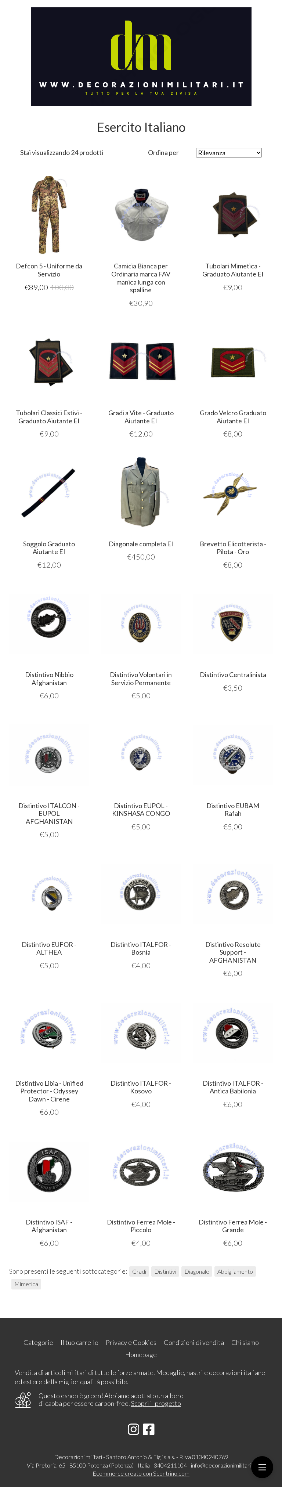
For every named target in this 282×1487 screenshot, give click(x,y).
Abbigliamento (235, 1271)
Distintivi (165, 1271)
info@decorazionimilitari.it (223, 1465)
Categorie (38, 1342)
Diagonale (196, 1271)
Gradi (139, 1271)
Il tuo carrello (79, 1342)
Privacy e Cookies (131, 1342)
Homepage (141, 1354)
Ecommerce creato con (141, 1473)
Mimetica (26, 1283)
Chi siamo (245, 1342)
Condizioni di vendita (194, 1342)
